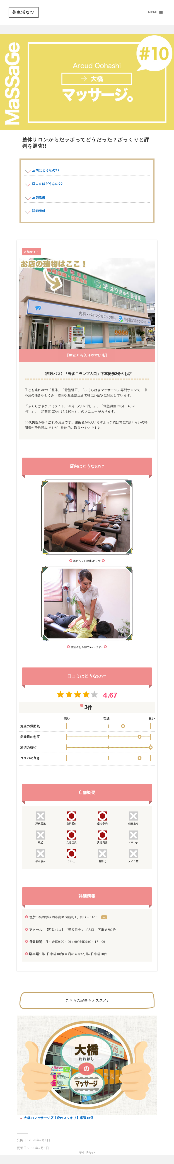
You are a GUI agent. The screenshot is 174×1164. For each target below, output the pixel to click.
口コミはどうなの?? (47, 183)
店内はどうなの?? (46, 170)
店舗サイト (31, 252)
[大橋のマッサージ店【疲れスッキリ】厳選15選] (87, 1113)
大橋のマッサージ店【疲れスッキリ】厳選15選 (58, 1118)
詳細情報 (38, 211)
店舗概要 (38, 197)
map (104, 917)
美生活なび (23, 12)
